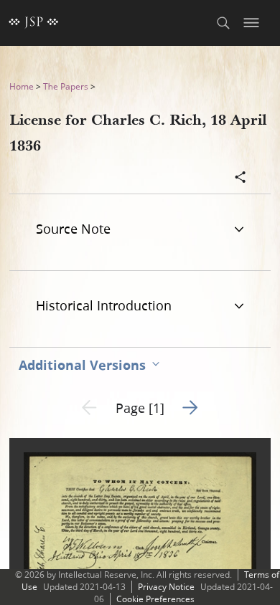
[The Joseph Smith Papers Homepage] (34, 22)
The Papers (65, 86)
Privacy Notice (166, 587)
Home (21, 86)
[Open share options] (240, 178)
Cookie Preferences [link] (155, 599)
